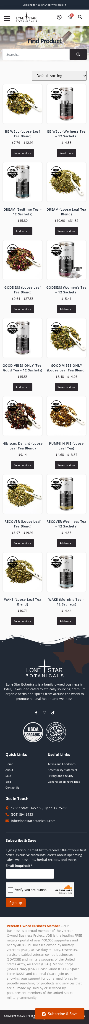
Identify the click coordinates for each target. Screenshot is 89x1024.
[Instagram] (44, 712)
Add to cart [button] (23, 231)
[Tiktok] (53, 712)
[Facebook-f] (36, 712)
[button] (7, 18)
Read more (66, 153)
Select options (22, 153)
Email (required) (19, 866)
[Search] (78, 54)
